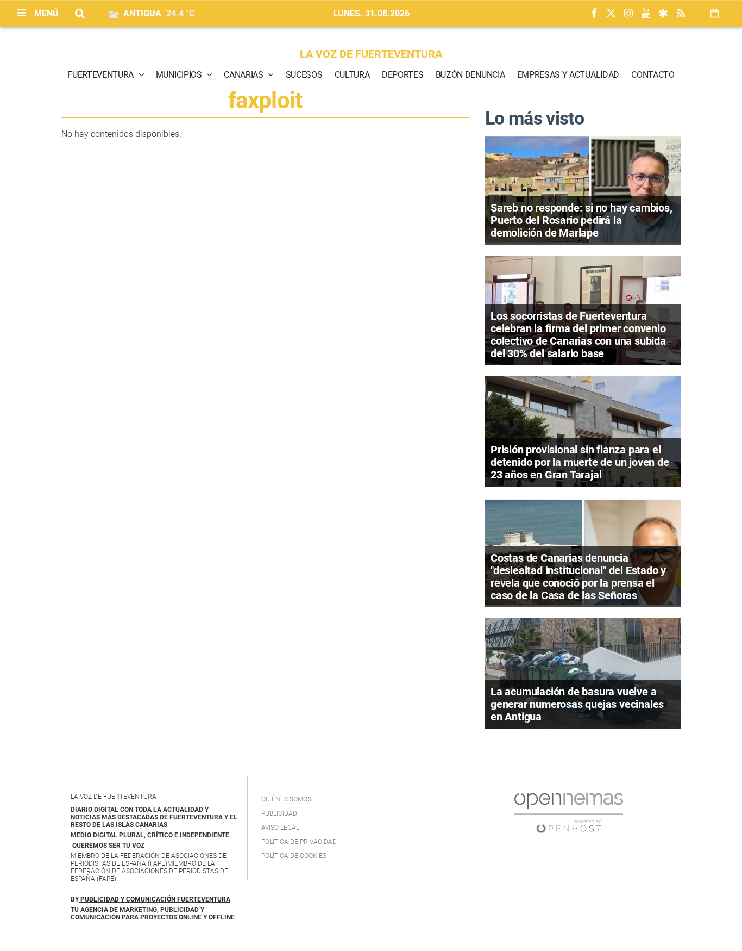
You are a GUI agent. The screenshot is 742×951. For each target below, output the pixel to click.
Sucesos (304, 75)
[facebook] (593, 14)
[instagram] (628, 14)
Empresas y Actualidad (568, 75)
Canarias (244, 75)
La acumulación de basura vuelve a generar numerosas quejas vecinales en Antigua (577, 704)
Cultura (352, 75)
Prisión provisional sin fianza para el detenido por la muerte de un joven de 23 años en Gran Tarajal (580, 462)
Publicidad (279, 813)
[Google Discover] (663, 14)
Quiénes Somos (286, 799)
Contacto (652, 75)
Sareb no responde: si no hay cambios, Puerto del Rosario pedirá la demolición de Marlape (581, 220)
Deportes (402, 75)
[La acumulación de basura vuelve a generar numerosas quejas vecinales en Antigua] (583, 672)
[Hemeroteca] (714, 13)
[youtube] (646, 14)
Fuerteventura (101, 75)
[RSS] (680, 14)
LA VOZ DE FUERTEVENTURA (371, 53)
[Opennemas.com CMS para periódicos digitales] (568, 812)
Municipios (180, 75)
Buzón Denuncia (470, 75)
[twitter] (611, 14)
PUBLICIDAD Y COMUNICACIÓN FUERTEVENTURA (155, 899)
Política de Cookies (293, 856)
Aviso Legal (280, 827)
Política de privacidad (299, 842)
